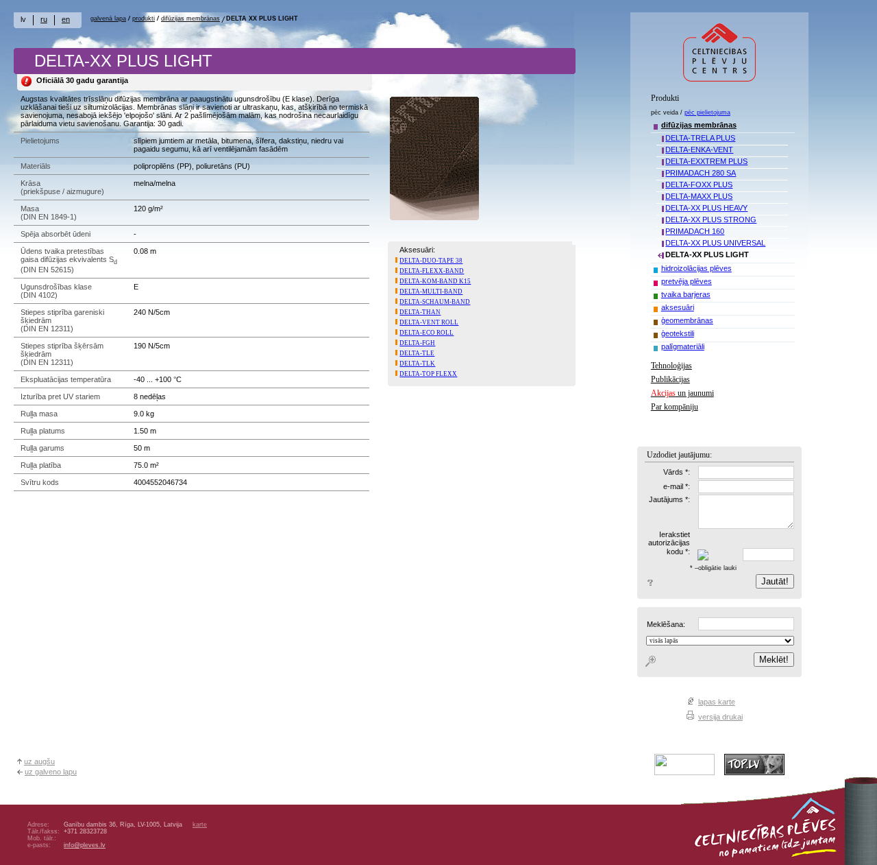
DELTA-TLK (417, 363)
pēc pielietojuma (707, 112)
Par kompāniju (674, 407)
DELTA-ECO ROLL (426, 332)
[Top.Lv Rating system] (754, 772)
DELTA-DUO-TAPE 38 (430, 260)
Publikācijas (670, 379)
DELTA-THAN (420, 312)
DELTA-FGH (417, 343)
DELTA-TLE (416, 353)
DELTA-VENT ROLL (428, 322)
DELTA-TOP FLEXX (428, 373)
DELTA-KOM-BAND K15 (435, 281)
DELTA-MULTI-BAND (430, 291)
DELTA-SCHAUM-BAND (434, 301)
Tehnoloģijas (671, 365)
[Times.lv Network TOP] (684, 772)
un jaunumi (682, 393)
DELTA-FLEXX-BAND (431, 271)
